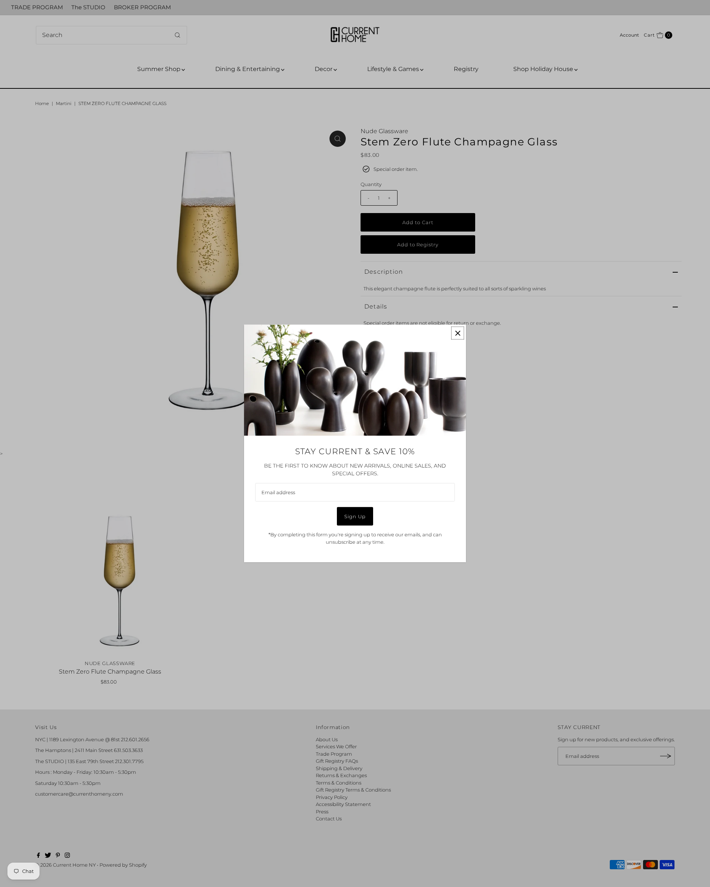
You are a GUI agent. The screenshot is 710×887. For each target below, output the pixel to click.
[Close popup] (457, 333)
